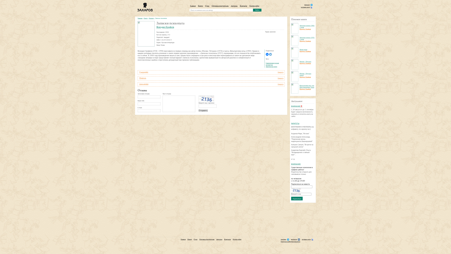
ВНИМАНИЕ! (296, 164)
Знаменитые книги (271, 67)
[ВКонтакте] (267, 54)
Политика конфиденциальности (290, 242)
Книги (200, 6)
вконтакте (294, 239)
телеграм (283, 239)
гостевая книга (305, 7)
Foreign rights (254, 6)
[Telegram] (270, 54)
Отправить (203, 110)
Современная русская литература (272, 64)
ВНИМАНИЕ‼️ (297, 106)
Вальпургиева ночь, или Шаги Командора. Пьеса (307, 86)
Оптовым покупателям (220, 6)
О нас (207, 6)
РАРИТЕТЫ (295, 124)
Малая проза (303, 50)
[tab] (211, 72)
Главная (193, 6)
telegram (307, 5)
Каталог (151, 18)
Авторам (234, 6)
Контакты (243, 6)
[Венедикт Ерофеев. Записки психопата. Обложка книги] (146, 34)
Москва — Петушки (305, 62)
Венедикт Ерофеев (165, 27)
